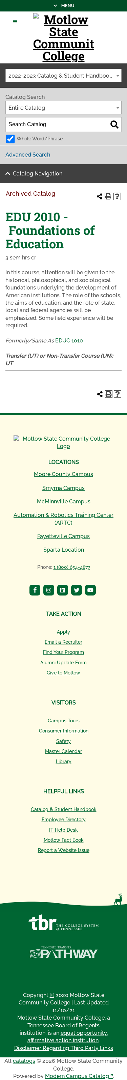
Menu (37, 5)
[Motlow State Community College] (63, 37)
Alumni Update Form (63, 662)
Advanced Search (27, 154)
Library (63, 761)
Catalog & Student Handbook (64, 809)
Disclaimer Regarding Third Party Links (63, 1048)
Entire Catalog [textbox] (26, 108)
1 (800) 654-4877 (72, 567)
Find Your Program (63, 652)
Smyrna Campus (63, 488)
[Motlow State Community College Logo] (63, 442)
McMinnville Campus (63, 501)
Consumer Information (63, 730)
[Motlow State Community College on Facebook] (35, 591)
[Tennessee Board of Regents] (63, 926)
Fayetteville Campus (63, 536)
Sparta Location (63, 550)
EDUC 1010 (69, 340)
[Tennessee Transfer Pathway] (63, 956)
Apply (63, 632)
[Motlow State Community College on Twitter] (77, 591)
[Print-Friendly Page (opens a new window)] (108, 196)
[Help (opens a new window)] (117, 196)
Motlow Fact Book (64, 840)
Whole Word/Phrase (40, 138)
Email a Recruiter (63, 642)
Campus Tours (64, 720)
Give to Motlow (63, 672)
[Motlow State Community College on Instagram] (49, 591)
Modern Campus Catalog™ (79, 1076)
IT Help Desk (63, 830)
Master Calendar (63, 751)
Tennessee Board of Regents (63, 1025)
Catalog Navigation (37, 173)
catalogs (24, 1061)
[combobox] (63, 75)
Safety (63, 741)
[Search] (114, 124)
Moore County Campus (63, 474)
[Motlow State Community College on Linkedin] (63, 591)
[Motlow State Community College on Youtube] (91, 591)
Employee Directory (64, 819)
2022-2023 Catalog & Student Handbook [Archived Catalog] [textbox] (64, 76)
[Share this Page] (99, 196)
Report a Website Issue (63, 850)
